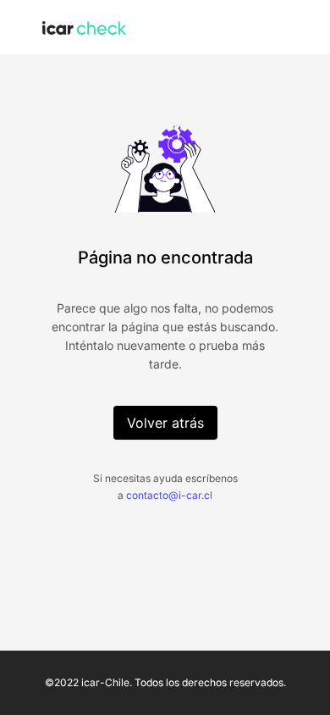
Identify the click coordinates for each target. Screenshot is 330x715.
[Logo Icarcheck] (84, 26)
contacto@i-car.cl (169, 495)
